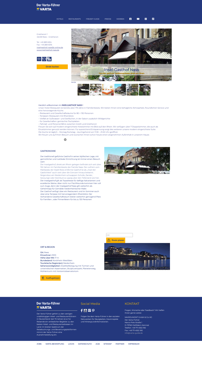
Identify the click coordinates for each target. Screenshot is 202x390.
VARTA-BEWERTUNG (54, 344)
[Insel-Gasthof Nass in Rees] (83, 90)
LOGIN (71, 344)
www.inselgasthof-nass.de (48, 50)
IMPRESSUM (133, 344)
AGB (98, 344)
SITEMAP (108, 344)
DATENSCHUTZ (85, 344)
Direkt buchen (52, 67)
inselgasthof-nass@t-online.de (50, 47)
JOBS (39, 344)
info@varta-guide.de (134, 333)
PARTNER (120, 344)
